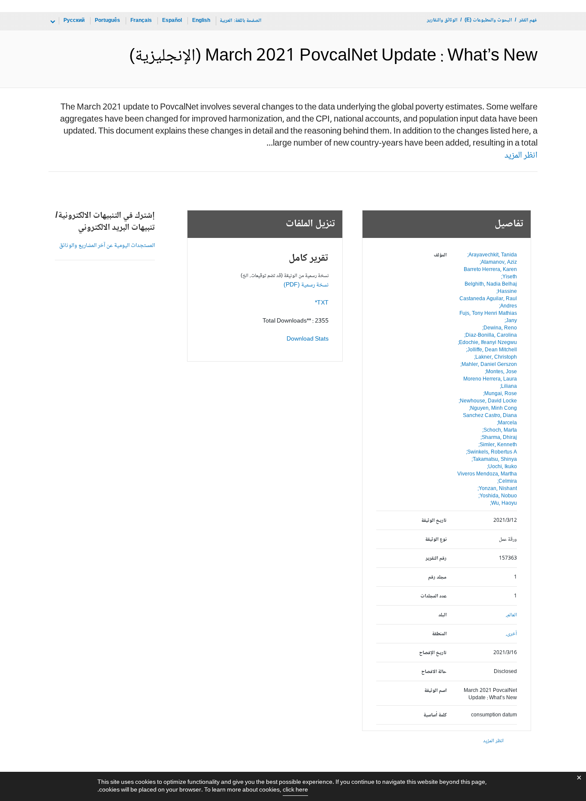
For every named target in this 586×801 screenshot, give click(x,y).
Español (172, 20)
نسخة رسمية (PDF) (306, 285)
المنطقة (439, 634)
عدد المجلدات (433, 596)
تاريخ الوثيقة (434, 520)
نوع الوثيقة (436, 539)
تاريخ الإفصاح (433, 653)
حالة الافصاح (434, 672)
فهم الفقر (528, 20)
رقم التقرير (436, 558)
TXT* (322, 303)
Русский (74, 20)
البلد (442, 615)
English (201, 20)
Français (141, 20)
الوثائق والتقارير (442, 20)
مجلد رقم (437, 577)
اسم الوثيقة (435, 690)
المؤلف (440, 255)
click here (295, 790)
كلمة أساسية (435, 715)
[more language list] (51, 22)
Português (107, 20)
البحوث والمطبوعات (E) (488, 20)
